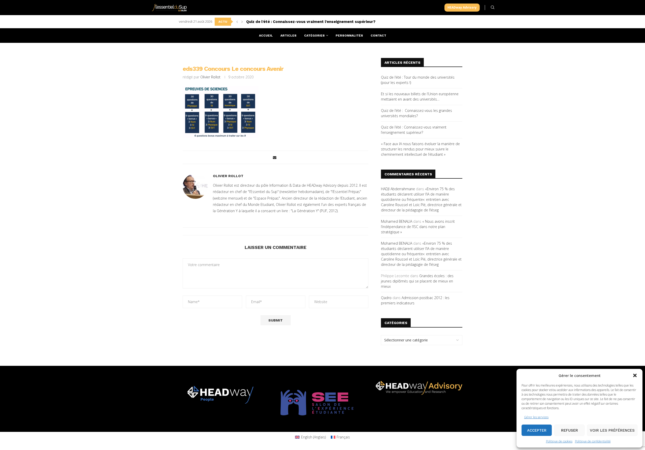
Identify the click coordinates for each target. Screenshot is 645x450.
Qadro (386, 297)
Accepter (536, 430)
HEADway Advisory (462, 7)
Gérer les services (536, 417)
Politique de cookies (559, 441)
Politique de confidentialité (593, 441)
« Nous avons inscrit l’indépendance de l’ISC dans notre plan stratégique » (418, 226)
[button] (634, 375)
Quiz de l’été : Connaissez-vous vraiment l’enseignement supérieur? (310, 21)
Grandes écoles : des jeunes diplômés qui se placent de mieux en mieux (417, 281)
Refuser (569, 430)
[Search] (492, 7)
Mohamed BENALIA (396, 221)
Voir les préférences (612, 430)
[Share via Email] (274, 157)
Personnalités (349, 35)
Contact (378, 35)
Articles (288, 35)
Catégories (314, 35)
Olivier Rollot (210, 77)
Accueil (266, 35)
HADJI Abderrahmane (398, 188)
